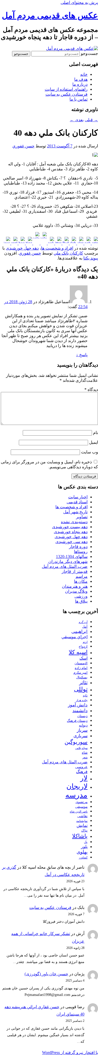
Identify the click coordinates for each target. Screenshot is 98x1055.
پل (86, 842)
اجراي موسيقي (74, 637)
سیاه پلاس (81, 748)
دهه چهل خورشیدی (22, 248)
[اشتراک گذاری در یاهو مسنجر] (21, 243)
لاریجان (77, 786)
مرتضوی (82, 802)
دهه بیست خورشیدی (70, 526)
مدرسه (76, 795)
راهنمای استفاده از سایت (66, 89)
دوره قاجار (78, 546)
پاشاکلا (80, 836)
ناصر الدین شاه (79, 811)
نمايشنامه (82, 821)
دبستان (82, 716)
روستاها (81, 551)
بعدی (77, 120)
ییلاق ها (81, 601)
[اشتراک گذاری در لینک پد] (65, 243)
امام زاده (81, 668)
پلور (84, 846)
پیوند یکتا (90, 258)
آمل (85, 627)
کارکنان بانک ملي (68, 253)
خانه (84, 74)
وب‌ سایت (89, 452)
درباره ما (80, 84)
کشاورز (83, 857)
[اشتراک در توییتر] (57, 243)
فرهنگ (82, 771)
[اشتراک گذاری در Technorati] (14, 243)
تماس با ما (79, 99)
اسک (83, 658)
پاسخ (82, 355)
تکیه (85, 695)
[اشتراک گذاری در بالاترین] (94, 243)
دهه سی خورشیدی (71, 541)
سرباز (82, 730)
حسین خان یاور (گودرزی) (46, 974)
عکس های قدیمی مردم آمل (50, 15)
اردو (85, 642)
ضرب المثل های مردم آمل (65, 566)
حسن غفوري (23, 146)
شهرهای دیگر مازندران (68, 561)
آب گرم (83, 622)
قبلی (91, 120)
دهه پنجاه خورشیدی (71, 531)
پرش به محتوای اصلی (79, 2)
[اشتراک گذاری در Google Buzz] (43, 243)
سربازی (80, 735)
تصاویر (82, 517)
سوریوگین (76, 742)
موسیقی (81, 807)
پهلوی (82, 852)
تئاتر (83, 682)
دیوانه (83, 725)
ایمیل (93, 442)
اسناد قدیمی (77, 502)
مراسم (82, 576)
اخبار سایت (78, 497)
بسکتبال (82, 677)
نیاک (84, 830)
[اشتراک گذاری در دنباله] (72, 243)
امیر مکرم (80, 672)
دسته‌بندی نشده (74, 522)
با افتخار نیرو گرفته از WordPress (70, 1052)
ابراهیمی (79, 631)
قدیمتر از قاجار (75, 571)
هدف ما (81, 79)
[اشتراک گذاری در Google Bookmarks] (35, 243)
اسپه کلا (78, 652)
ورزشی (81, 596)
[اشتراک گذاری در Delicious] (7, 243)
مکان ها (81, 581)
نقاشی (82, 816)
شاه (85, 752)
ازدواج (83, 646)
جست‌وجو (89, 53)
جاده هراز (82, 700)
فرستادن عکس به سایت (66, 94)
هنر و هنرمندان (75, 586)
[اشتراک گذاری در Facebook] (50, 243)
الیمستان (81, 663)
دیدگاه (91, 389)
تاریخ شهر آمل (75, 512)
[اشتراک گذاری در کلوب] (87, 243)
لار (84, 778)
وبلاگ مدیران (76, 591)
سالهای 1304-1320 (72, 556)
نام (95, 432)
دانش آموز (78, 704)
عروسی (81, 767)
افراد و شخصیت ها (57, 248)
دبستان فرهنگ (77, 721)
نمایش (82, 825)
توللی (81, 689)
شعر (85, 757)
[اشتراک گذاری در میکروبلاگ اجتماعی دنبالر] (79, 243)
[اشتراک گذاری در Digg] (28, 243)
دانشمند (80, 710)
